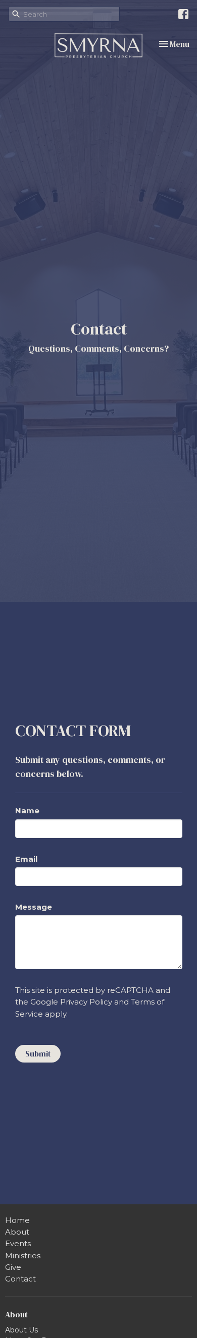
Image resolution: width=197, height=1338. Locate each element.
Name (27, 810)
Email (26, 859)
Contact (20, 1279)
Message (33, 907)
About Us (21, 1329)
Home (17, 1220)
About (17, 1232)
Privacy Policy (86, 1002)
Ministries (22, 1255)
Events (18, 1243)
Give (13, 1267)
